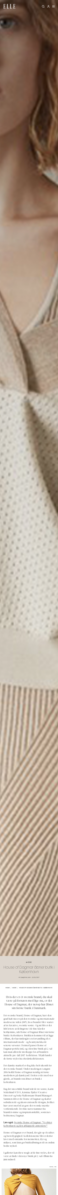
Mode (29, 962)
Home (8, 987)
